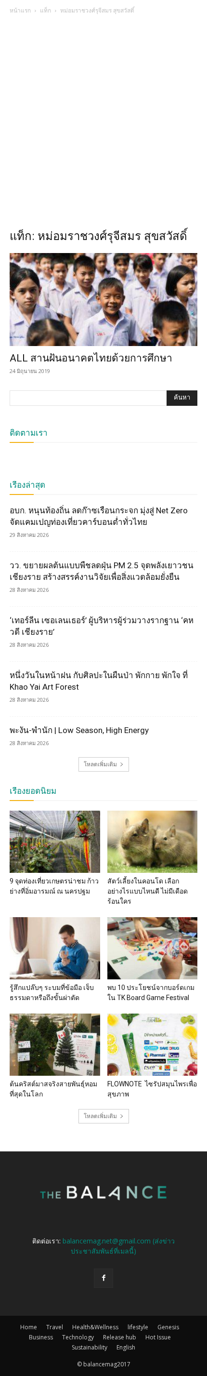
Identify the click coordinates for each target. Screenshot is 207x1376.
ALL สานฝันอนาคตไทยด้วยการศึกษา (91, 358)
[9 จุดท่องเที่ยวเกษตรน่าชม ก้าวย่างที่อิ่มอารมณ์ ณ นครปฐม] (55, 842)
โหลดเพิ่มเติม (100, 764)
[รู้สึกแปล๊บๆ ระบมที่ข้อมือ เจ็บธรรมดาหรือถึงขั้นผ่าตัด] (55, 948)
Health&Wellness (95, 1327)
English (125, 1347)
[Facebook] (103, 1278)
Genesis (168, 1327)
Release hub (119, 1337)
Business (41, 1337)
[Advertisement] (103, 124)
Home (28, 1327)
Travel (54, 1327)
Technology (78, 1337)
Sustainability (89, 1347)
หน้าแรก (20, 10)
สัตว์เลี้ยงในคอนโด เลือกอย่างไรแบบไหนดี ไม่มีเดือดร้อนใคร (147, 891)
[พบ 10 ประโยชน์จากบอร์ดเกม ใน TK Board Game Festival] (152, 948)
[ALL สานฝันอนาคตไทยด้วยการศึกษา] (103, 299)
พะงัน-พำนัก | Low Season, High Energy (79, 730)
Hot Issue (158, 1337)
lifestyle (138, 1327)
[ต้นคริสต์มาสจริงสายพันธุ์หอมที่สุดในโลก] (55, 1045)
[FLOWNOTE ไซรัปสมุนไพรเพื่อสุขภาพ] (152, 1045)
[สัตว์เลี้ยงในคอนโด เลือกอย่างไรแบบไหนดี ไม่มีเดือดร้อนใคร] (152, 842)
